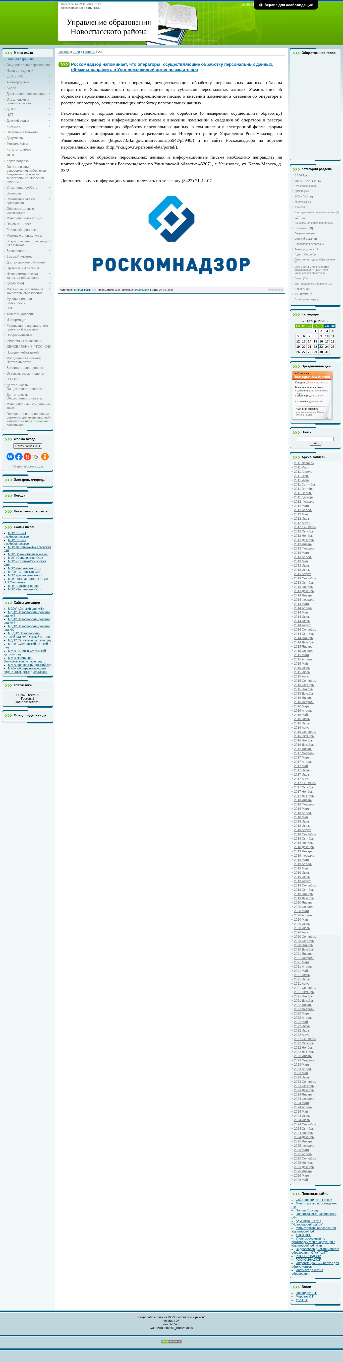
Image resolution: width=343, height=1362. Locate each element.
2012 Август (302, 523)
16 (321, 341)
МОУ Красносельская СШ (26, 575)
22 (315, 347)
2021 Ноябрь (303, 996)
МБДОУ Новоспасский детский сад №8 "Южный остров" (27, 635)
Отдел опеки (303, 233)
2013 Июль (302, 570)
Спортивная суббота (308, 243)
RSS (97, 7)
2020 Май (301, 919)
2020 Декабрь (304, 949)
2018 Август (302, 830)
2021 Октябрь (304, 992)
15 (315, 341)
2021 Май (301, 971)
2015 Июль (302, 672)
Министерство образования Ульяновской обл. (314, 1229)
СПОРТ (299, 175)
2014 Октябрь (304, 634)
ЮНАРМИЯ (302, 294)
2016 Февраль (304, 702)
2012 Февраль (304, 501)
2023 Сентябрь (305, 1081)
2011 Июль (301, 480)
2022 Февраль (304, 1009)
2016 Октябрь (304, 736)
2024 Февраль (304, 1099)
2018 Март (301, 808)
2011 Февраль (304, 463)
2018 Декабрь (304, 847)
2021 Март (301, 962)
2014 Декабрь (304, 642)
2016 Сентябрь (305, 732)
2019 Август (302, 881)
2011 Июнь (301, 476)
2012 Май (301, 514)
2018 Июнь (302, 821)
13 (304, 341)
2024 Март (301, 1103)
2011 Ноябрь (303, 493)
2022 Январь (303, 1005)
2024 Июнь (302, 1116)
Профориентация (306, 299)
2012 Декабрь (304, 540)
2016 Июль (302, 723)
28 (309, 352)
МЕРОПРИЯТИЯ (85, 289)
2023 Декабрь (304, 1090)
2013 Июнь (302, 565)
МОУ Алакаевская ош (23, 586)
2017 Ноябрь (303, 791)
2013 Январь (303, 544)
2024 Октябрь (304, 1128)
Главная (246, 4)
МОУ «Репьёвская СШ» (24, 568)
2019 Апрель (303, 864)
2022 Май (301, 1022)
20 (304, 347)
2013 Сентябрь (305, 578)
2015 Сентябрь (305, 681)
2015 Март (301, 655)
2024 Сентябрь (305, 1124)
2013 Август (302, 574)
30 (321, 352)
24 (327, 347)
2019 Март (301, 860)
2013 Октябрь (304, 582)
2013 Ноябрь (303, 587)
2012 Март (301, 506)
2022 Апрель (303, 1017)
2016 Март (301, 706)
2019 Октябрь (304, 890)
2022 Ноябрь (303, 1047)
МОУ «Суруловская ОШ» (25, 558)
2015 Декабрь (304, 693)
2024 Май (301, 1111)
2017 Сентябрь (305, 783)
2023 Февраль (304, 1060)
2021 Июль (302, 979)
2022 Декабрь (304, 1052)
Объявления (303, 185)
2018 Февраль (304, 804)
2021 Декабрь (304, 1000)
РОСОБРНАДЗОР (308, 1256)
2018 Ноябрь (303, 843)
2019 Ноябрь (303, 894)
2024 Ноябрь (303, 1133)
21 (309, 347)
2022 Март (301, 1013)
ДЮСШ (299, 191)
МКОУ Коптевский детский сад (29, 665)
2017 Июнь (302, 770)
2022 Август (302, 1035)
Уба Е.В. (302, 1300)
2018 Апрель (303, 813)
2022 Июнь (302, 1026)
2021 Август (302, 983)
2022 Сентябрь (305, 1039)
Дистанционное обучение (311, 283)
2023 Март (301, 1064)
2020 (76, 52)
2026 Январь (303, 1171)
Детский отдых (304, 238)
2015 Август (302, 676)
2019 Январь (303, 851)
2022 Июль (302, 1030)
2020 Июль (302, 928)
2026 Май (301, 1180)
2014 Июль (302, 621)
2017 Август (302, 779)
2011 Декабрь (303, 497)
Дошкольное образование (311, 222)
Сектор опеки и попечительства (315, 212)
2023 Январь (303, 1056)
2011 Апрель (303, 471)
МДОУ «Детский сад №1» (26, 608)
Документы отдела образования (315, 259)
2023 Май (301, 1073)
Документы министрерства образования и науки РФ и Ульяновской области (312, 270)
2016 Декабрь (304, 744)
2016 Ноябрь (303, 740)
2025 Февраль (304, 1145)
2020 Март (301, 911)
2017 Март (301, 757)
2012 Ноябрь (303, 535)
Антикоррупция (304, 249)
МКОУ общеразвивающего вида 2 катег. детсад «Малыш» (25, 670)
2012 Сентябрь (305, 527)
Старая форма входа (28, 466)
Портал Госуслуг (307, 1210)
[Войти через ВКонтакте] (10, 456)
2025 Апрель (303, 1154)
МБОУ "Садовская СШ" (24, 572)
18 (332, 341)
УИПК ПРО (303, 1235)
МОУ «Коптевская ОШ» (24, 589)
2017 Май (301, 766)
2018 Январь (303, 800)
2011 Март (301, 467)
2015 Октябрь (304, 685)
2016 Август (302, 727)
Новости (300, 288)
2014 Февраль (304, 599)
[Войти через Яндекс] (27, 456)
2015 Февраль (304, 651)
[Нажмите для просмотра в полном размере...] (171, 280)
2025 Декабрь (304, 1167)
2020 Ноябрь (303, 945)
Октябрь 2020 (315, 321)
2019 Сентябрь (305, 885)
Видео (298, 278)
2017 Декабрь (304, 796)
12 (298, 341)
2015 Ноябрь (303, 689)
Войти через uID (27, 446)
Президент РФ (306, 1293)
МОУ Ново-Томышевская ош (28, 554)
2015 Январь (303, 646)
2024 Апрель (303, 1107)
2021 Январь (303, 954)
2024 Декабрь (304, 1137)
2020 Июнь (302, 924)
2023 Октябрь (304, 1086)
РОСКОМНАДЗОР (308, 1259)
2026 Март (301, 1175)
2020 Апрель (303, 915)
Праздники (301, 228)
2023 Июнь (302, 1077)
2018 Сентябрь (305, 834)
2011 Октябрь (303, 489)
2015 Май (301, 663)
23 (321, 347)
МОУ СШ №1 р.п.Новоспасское (16, 534)
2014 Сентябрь (305, 629)
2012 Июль (302, 518)
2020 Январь (303, 902)
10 (327, 336)
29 (315, 352)
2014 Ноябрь (303, 638)
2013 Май (301, 561)
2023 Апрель (303, 1069)
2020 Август (302, 932)
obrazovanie (141, 289)
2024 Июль (302, 1120)
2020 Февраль (304, 907)
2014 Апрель (303, 608)
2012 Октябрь (304, 531)
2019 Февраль (304, 855)
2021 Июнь (302, 975)
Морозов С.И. (305, 1296)
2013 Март (301, 553)
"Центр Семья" (304, 254)
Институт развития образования (307, 1271)
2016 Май (301, 715)
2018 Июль (302, 826)
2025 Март (301, 1150)
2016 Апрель (303, 710)
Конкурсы (301, 201)
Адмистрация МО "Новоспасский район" (307, 1222)
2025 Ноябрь (303, 1163)
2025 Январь (303, 1141)
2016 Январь (303, 698)
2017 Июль (302, 774)
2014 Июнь (302, 617)
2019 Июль (302, 877)
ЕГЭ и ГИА (301, 196)
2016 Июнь (302, 719)
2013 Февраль (304, 548)
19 (298, 347)
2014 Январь (303, 595)
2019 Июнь (302, 872)
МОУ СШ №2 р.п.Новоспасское (16, 542)
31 (327, 352)
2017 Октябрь (304, 787)
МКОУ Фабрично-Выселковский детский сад (23, 659)
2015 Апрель (303, 659)
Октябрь (89, 52)
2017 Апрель (303, 762)
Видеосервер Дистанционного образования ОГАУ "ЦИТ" (315, 1250)
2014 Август (302, 625)
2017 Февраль (304, 753)
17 (327, 341)
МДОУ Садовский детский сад (29, 640)
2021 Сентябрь (305, 988)
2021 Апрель (303, 966)
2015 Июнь (302, 668)
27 (304, 352)
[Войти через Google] (36, 457)
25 (332, 347)
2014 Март (301, 604)
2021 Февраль (304, 958)
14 (309, 341)
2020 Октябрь (304, 941)
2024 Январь (303, 1094)
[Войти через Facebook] (19, 456)
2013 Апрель (303, 557)
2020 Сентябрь (305, 936)
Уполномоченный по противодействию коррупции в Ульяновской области (313, 1242)
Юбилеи (300, 207)
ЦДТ (297, 217)
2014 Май (301, 612)
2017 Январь (303, 749)
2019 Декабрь (304, 898)
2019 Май (301, 868)
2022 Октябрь (304, 1043)
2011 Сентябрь (305, 484)
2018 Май (301, 817)
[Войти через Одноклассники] (45, 456)
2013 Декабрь (304, 591)
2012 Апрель (303, 510)
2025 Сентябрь (305, 1158)
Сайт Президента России (314, 1200)
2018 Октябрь (304, 838)
